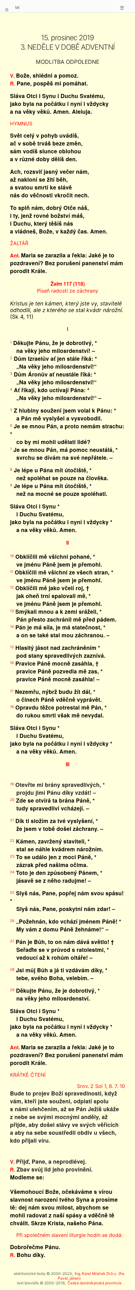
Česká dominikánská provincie (95, 1283)
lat (17, 7)
